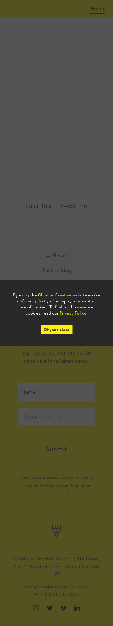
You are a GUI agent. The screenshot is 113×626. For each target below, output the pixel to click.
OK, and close (56, 330)
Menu (97, 8)
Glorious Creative (54, 295)
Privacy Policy (73, 313)
